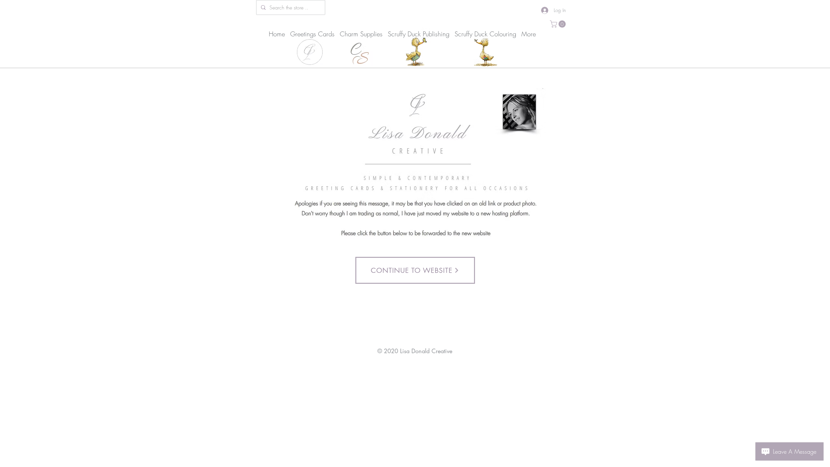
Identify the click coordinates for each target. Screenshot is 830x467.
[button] (558, 24)
